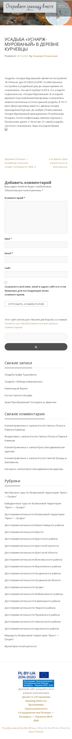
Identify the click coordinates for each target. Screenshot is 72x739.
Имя (8, 238)
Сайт (8, 268)
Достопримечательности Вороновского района (33, 566)
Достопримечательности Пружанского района (32, 614)
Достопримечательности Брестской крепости (32, 545)
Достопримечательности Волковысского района (33, 559)
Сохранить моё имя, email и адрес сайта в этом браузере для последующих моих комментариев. (35, 290)
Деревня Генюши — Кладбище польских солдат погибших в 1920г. (19, 163)
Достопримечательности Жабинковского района (34, 594)
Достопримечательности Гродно (24, 587)
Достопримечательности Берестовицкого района (34, 525)
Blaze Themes (36, 731)
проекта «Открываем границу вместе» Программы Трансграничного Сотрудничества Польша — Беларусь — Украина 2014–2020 (36, 708)
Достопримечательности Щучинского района (32, 628)
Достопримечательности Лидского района (30, 607)
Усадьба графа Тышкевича (21, 374)
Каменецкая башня (16, 388)
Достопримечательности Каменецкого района (32, 601)
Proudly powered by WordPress (19, 728)
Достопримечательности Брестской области (31, 552)
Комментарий (15, 198)
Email (9, 253)
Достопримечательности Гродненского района (33, 573)
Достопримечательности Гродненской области (33, 580)
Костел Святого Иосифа (18, 395)
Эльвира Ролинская (45, 56)
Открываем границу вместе (29, 6)
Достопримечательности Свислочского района (33, 621)
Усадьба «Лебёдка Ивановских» (24, 381)
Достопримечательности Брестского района (31, 538)
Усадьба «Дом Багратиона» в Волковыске (58, 163)
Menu (62, 5)
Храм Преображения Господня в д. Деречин (30, 402)
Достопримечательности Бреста (24, 532)
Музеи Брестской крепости (21, 646)
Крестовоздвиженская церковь (44, 469)
